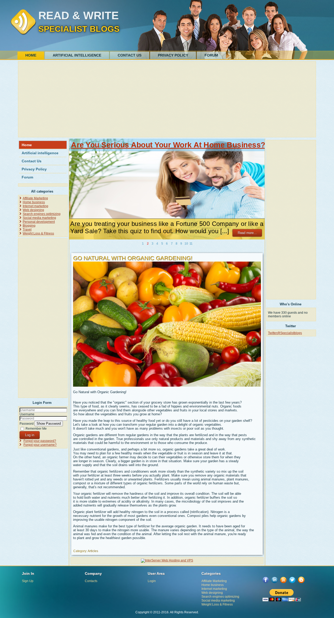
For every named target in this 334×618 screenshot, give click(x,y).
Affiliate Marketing (35, 198)
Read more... (247, 233)
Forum (211, 55)
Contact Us (129, 55)
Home (30, 55)
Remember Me (36, 428)
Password (27, 423)
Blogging (29, 225)
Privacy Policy (173, 55)
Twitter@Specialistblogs (285, 333)
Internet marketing (35, 206)
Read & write (78, 15)
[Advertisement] (167, 99)
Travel (27, 229)
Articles (93, 551)
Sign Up (27, 581)
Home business (34, 202)
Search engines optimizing (42, 214)
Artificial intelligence (77, 55)
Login (152, 581)
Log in (29, 435)
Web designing (33, 210)
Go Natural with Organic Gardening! (132, 258)
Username (27, 414)
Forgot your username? (40, 445)
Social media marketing (39, 218)
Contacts (91, 581)
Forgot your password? (39, 441)
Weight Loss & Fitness (38, 233)
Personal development (39, 222)
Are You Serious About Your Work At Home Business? (168, 145)
